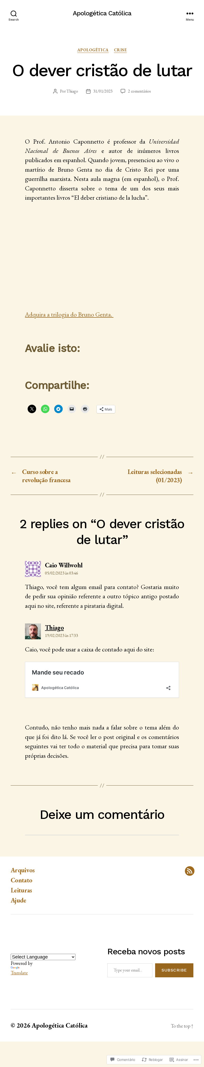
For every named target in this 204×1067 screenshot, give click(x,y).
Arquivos (23, 870)
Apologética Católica (102, 13)
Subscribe (174, 970)
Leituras (21, 890)
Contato (21, 880)
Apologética (93, 50)
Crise (120, 50)
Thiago (72, 91)
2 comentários (139, 91)
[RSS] (189, 871)
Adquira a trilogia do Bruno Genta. (69, 314)
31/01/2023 (103, 91)
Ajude (18, 900)
